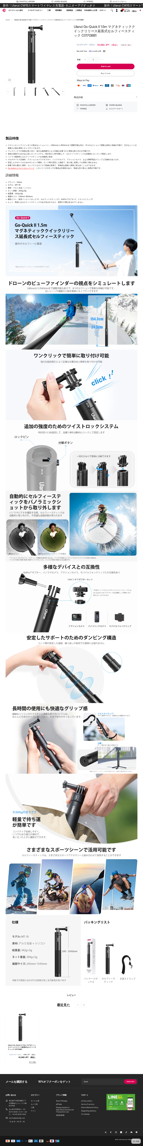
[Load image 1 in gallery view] (14, 91)
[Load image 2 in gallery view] (25, 91)
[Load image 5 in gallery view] (55, 91)
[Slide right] (62, 91)
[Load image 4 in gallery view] (45, 91)
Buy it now (105, 73)
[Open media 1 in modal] (35, 54)
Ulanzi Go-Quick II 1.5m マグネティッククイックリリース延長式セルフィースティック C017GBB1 (22, 1047)
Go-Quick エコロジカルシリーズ (21, 168)
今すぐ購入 (32, 1062)
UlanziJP (124, 1139)
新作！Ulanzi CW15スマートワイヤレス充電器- (79, 5)
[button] (17, 10)
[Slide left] (8, 91)
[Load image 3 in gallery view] (35, 91)
